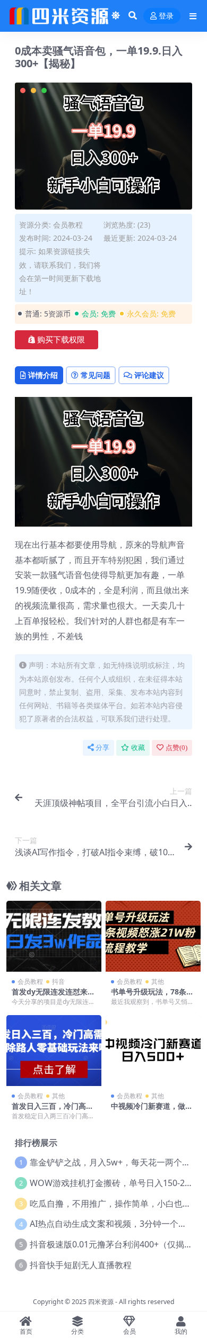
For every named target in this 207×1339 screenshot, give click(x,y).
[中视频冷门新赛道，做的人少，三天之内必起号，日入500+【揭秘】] (153, 1050)
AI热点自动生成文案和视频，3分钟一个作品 (112, 1223)
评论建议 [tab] (149, 375)
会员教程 (68, 225)
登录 (166, 16)
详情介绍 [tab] (43, 375)
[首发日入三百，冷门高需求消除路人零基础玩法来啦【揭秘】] (53, 1050)
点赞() (176, 748)
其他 (157, 981)
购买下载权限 (61, 340)
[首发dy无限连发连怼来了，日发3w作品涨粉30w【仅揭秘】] (53, 936)
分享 (102, 748)
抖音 (58, 981)
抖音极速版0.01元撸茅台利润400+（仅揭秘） (115, 1244)
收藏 (138, 748)
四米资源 (101, 1301)
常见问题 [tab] (95, 375)
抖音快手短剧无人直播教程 (81, 1265)
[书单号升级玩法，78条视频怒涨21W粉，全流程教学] (153, 936)
